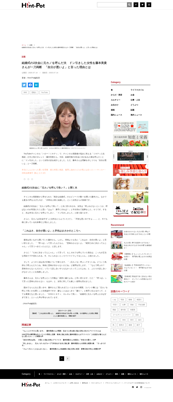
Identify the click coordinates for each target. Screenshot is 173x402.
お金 (132, 95)
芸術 (137, 315)
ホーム (47, 383)
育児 (132, 320)
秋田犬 (121, 325)
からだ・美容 (116, 95)
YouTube (44, 92)
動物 (130, 300)
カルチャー (115, 100)
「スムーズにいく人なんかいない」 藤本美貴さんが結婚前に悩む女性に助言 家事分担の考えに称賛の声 (61, 349)
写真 (122, 300)
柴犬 (140, 320)
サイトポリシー (96, 383)
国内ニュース (116, 115)
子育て (115, 305)
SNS (25, 92)
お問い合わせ (74, 383)
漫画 (113, 110)
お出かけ (114, 105)
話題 (132, 110)
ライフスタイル (137, 90)
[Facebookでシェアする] (30, 85)
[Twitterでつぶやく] (24, 85)
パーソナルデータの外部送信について (137, 383)
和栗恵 (132, 310)
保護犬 (139, 300)
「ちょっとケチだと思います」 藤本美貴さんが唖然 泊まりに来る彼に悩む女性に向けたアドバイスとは (61, 331)
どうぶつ (134, 105)
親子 (138, 325)
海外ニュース (136, 115)
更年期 (123, 310)
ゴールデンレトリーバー (122, 315)
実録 (132, 305)
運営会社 (85, 383)
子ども (115, 330)
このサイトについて (59, 383)
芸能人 (34, 92)
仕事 (124, 305)
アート (115, 320)
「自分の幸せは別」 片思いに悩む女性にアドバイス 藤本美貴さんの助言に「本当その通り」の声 (59, 340)
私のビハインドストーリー (132, 330)
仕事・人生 (135, 100)
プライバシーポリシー (113, 383)
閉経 (114, 310)
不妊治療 (141, 305)
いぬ (114, 300)
